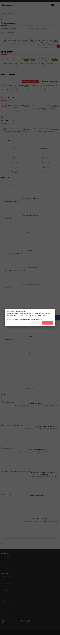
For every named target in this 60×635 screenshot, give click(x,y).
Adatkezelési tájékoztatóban (31, 319)
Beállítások (35, 323)
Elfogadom (47, 323)
